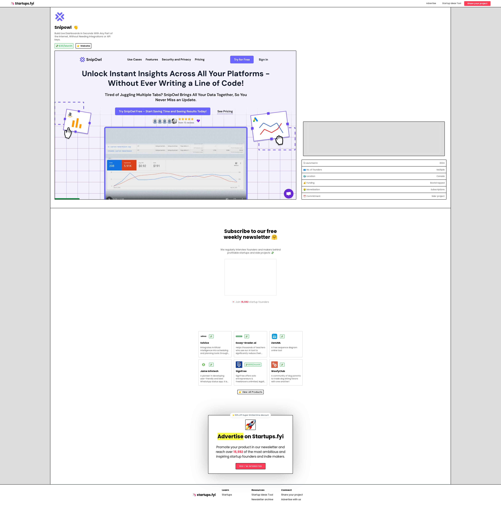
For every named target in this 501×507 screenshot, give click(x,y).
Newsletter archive (262, 499)
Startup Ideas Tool (451, 3)
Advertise (431, 3)
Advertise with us (291, 499)
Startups (227, 494)
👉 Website (83, 45)
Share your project (477, 3)
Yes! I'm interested (250, 466)
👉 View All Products (250, 392)
